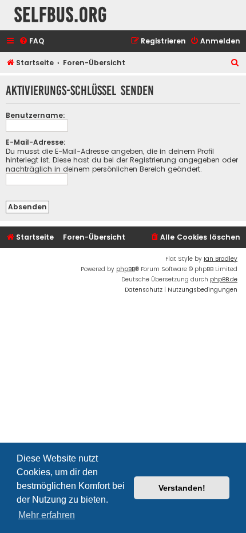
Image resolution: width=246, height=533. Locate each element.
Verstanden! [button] (181, 487)
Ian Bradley (220, 258)
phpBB (125, 269)
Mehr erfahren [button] (46, 515)
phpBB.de (223, 279)
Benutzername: (35, 115)
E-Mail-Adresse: (36, 142)
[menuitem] (31, 41)
